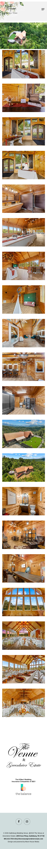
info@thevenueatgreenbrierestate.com (28, 839)
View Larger (24, 62)
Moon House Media (32, 842)
